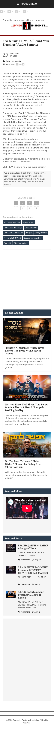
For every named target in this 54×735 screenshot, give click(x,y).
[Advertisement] (27, 279)
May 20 (37, 560)
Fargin (29, 233)
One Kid (7, 243)
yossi (15, 56)
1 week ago (43, 454)
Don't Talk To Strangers (13, 233)
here (33, 179)
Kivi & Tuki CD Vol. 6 (12, 238)
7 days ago (43, 340)
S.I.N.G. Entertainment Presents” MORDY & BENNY (31, 594)
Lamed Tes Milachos (32, 238)
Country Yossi (31, 228)
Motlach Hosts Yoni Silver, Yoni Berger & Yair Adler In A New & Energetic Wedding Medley (26, 407)
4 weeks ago (42, 397)
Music (9, 340)
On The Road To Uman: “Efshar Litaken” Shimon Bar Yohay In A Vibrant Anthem (23, 463)
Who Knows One (21, 243)
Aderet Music (28, 222)
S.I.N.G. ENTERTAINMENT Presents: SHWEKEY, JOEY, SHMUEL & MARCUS (33, 570)
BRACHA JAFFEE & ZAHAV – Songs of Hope (33, 547)
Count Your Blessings (13, 228)
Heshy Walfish (41, 233)
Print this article (13, 61)
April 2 (37, 612)
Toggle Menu (29, 4)
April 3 (37, 584)
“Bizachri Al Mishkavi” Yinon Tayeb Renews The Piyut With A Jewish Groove (24, 350)
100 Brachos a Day (12, 222)
